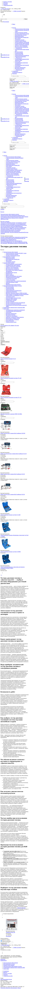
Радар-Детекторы (10, 320)
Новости (20, 72)
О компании (15, 72)
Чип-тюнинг (18, 38)
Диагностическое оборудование (13, 156)
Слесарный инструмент (11, 278)
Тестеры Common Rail (6, 237)
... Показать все (18, 48)
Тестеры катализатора (15, 238)
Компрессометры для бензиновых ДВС (19, 243)
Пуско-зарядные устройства (12, 319)
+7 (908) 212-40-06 (17, 11)
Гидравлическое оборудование (22, 43)
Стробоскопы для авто (14, 223)
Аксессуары (18, 61)
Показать (3, 344)
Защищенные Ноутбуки (20, 56)
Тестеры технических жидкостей (13, 303)
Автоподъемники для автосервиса (14, 170)
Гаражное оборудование (20, 41)
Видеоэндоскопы (19, 51)
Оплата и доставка (7, 973)
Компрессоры (9, 273)
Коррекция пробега (19, 36)
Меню (13, 24)
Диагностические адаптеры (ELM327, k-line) (16, 253)
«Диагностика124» (21, 907)
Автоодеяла (17, 66)
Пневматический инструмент (13, 277)
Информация (4, 960)
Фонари (8, 283)
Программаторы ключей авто (21, 37)
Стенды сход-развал (10, 279)
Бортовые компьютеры (20, 67)
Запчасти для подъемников (21, 45)
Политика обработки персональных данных (11, 987)
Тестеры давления (10, 301)
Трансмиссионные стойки (12, 282)
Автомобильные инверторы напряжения (15, 309)
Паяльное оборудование (11, 299)
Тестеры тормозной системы (17, 237)
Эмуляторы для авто (19, 39)
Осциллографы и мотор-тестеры (14, 227)
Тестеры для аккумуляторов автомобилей (14, 232)
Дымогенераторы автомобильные (14, 183)
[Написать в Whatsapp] (4, 16)
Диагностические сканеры (21, 32)
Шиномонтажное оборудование (13, 284)
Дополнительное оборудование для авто (12, 966)
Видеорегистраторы (19, 68)
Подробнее (8, 936)
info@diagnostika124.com (6, 979)
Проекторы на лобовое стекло (13, 318)
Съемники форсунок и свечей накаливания (16, 281)
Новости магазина (6, 941)
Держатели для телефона (11, 316)
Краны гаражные (10, 275)
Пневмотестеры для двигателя (12, 242)
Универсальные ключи (11, 322)
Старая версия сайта (8, 975)
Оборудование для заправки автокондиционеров (17, 294)
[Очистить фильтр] (1, 343)
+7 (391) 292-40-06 (5, 8)
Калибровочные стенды (11, 272)
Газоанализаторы (19, 53)
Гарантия (5, 974)
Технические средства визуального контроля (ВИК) (14, 226)
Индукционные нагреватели (21, 47)
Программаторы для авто (21, 35)
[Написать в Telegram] (4, 15)
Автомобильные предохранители (14, 193)
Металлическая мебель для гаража (14, 276)
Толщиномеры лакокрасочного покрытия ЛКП (14, 967)
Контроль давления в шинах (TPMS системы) (13, 228)
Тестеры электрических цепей (22, 33)
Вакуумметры (7, 240)
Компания (3, 959)
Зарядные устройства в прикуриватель (15, 317)
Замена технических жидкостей (13, 172)
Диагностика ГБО (19, 54)
